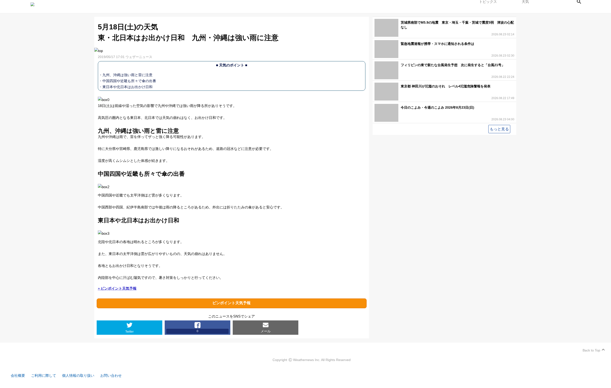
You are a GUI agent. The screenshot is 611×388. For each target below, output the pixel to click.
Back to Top (591, 350)
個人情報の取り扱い (78, 375)
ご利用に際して (43, 375)
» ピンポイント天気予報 (117, 288)
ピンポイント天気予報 (231, 303)
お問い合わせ (111, 375)
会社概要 (18, 375)
